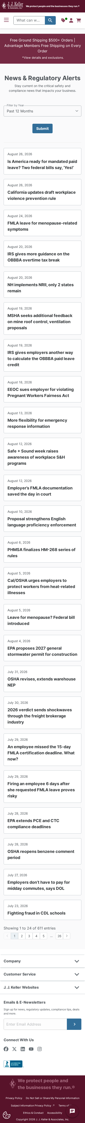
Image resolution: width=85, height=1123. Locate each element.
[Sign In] (71, 20)
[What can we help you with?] (50, 20)
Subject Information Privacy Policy (33, 1105)
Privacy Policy (14, 1098)
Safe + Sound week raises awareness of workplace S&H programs (36, 457)
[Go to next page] (66, 936)
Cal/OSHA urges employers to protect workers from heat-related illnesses (41, 586)
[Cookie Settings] (6, 1115)
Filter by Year (15, 105)
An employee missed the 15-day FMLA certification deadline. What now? (41, 752)
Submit (42, 128)
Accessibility (54, 1112)
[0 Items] (78, 20)
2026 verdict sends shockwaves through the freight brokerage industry (39, 715)
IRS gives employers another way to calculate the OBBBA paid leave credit (41, 358)
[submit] (74, 1024)
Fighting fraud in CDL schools (36, 913)
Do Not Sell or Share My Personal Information (52, 1098)
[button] (42, 48)
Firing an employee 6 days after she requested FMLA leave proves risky (41, 789)
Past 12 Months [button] (20, 111)
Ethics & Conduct (33, 1112)
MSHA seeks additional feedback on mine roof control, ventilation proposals (39, 321)
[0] (78, 20)
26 (59, 936)
